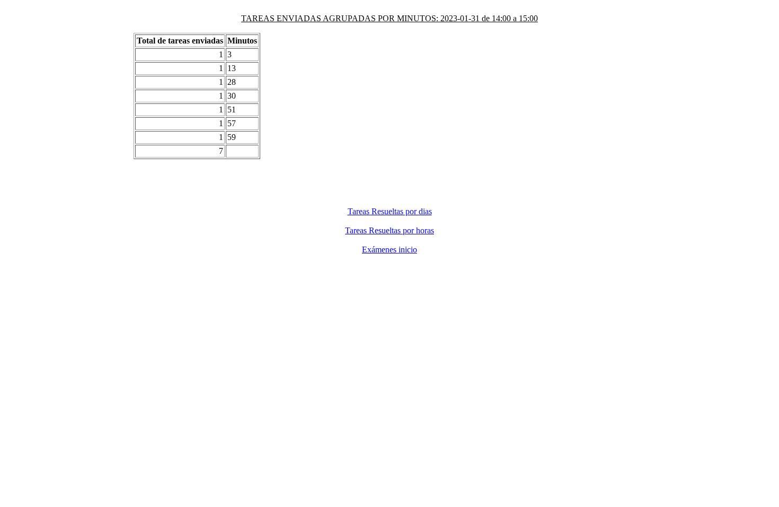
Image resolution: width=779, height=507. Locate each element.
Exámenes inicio (389, 249)
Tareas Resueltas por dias (390, 211)
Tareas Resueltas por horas (389, 230)
